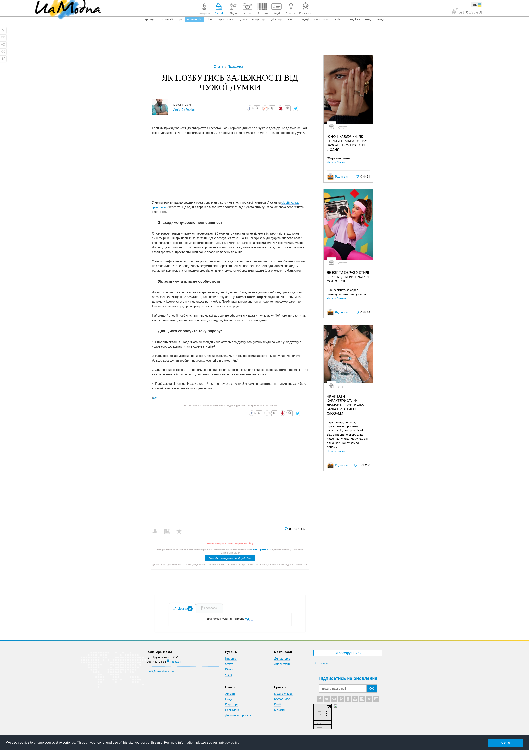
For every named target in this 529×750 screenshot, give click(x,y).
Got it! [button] (505, 742)
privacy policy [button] (229, 742)
